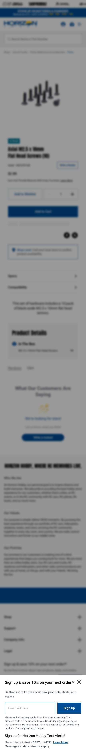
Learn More (60, 742)
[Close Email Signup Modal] (78, 682)
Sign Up (69, 708)
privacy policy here (34, 728)
